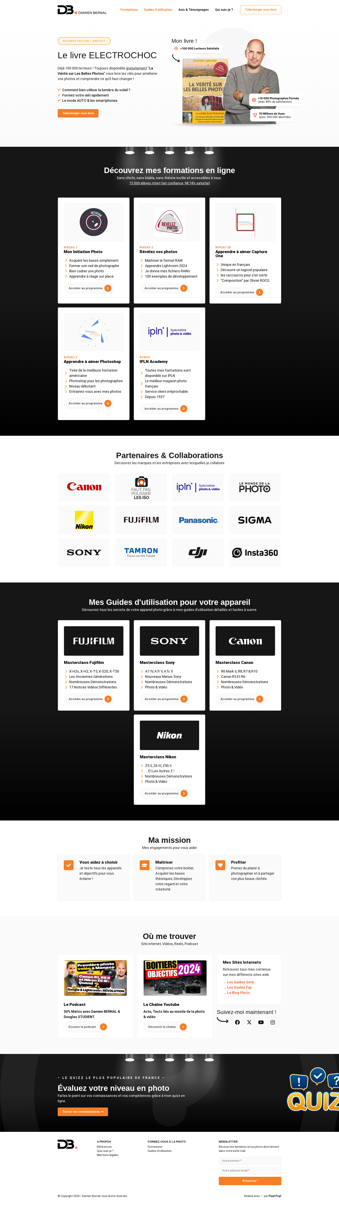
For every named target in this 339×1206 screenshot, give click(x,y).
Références (104, 1146)
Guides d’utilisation (160, 1150)
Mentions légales (107, 1155)
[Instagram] (273, 1022)
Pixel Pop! (275, 1196)
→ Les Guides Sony (238, 982)
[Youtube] (261, 1022)
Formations (155, 1146)
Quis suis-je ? (105, 1150)
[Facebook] (237, 1022)
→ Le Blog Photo (236, 993)
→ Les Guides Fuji (237, 987)
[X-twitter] (249, 1022)
